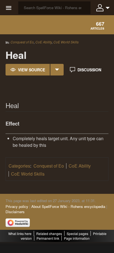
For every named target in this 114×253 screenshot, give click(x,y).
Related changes (49, 233)
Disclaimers (15, 211)
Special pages (77, 233)
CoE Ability (43, 42)
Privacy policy (17, 206)
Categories (19, 166)
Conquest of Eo (22, 42)
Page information (77, 238)
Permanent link (48, 238)
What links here (20, 233)
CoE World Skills (66, 42)
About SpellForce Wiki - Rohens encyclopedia (68, 206)
